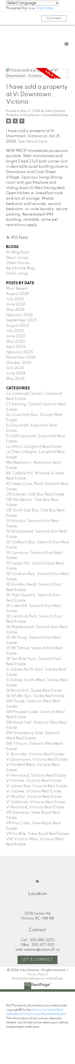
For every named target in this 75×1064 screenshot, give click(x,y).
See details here (32, 141)
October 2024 (18, 363)
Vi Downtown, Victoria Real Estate (44, 115)
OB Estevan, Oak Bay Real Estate (35, 494)
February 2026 (19, 315)
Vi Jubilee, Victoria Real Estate (33, 791)
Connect (53, 18)
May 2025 (15, 342)
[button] (37, 881)
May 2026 (15, 310)
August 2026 (17, 294)
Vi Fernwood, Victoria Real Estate (36, 775)
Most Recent (17, 289)
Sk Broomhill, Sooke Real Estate (34, 690)
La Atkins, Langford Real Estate (34, 447)
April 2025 (15, 347)
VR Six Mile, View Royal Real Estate (37, 834)
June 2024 (15, 373)
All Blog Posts (17, 252)
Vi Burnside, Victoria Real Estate (35, 754)
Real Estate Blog (20, 268)
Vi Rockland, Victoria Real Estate (35, 807)
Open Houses (18, 263)
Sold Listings (17, 273)
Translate (44, 8)
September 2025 (21, 320)
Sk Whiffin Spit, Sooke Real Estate (35, 696)
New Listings (17, 258)
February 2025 (19, 352)
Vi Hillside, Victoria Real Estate (33, 781)
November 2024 (21, 357)
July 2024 (15, 368)
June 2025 (16, 336)
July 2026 (15, 299)
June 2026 (15, 304)
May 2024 (15, 379)
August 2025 (17, 326)
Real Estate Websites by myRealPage (37, 978)
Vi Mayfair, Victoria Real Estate (34, 797)
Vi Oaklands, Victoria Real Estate (35, 802)
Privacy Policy (36, 974)
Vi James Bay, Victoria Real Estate (36, 786)
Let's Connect (37, 959)
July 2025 (15, 331)
